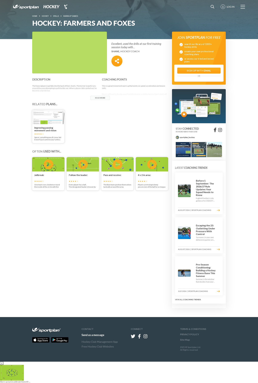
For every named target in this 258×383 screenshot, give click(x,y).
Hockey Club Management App (100, 341)
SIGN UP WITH (199, 70)
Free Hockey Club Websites (98, 346)
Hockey (45, 16)
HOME (34, 16)
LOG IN (231, 6)
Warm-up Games (70, 16)
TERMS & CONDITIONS (193, 328)
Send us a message (93, 335)
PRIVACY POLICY (189, 334)
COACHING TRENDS (192, 299)
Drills (56, 16)
